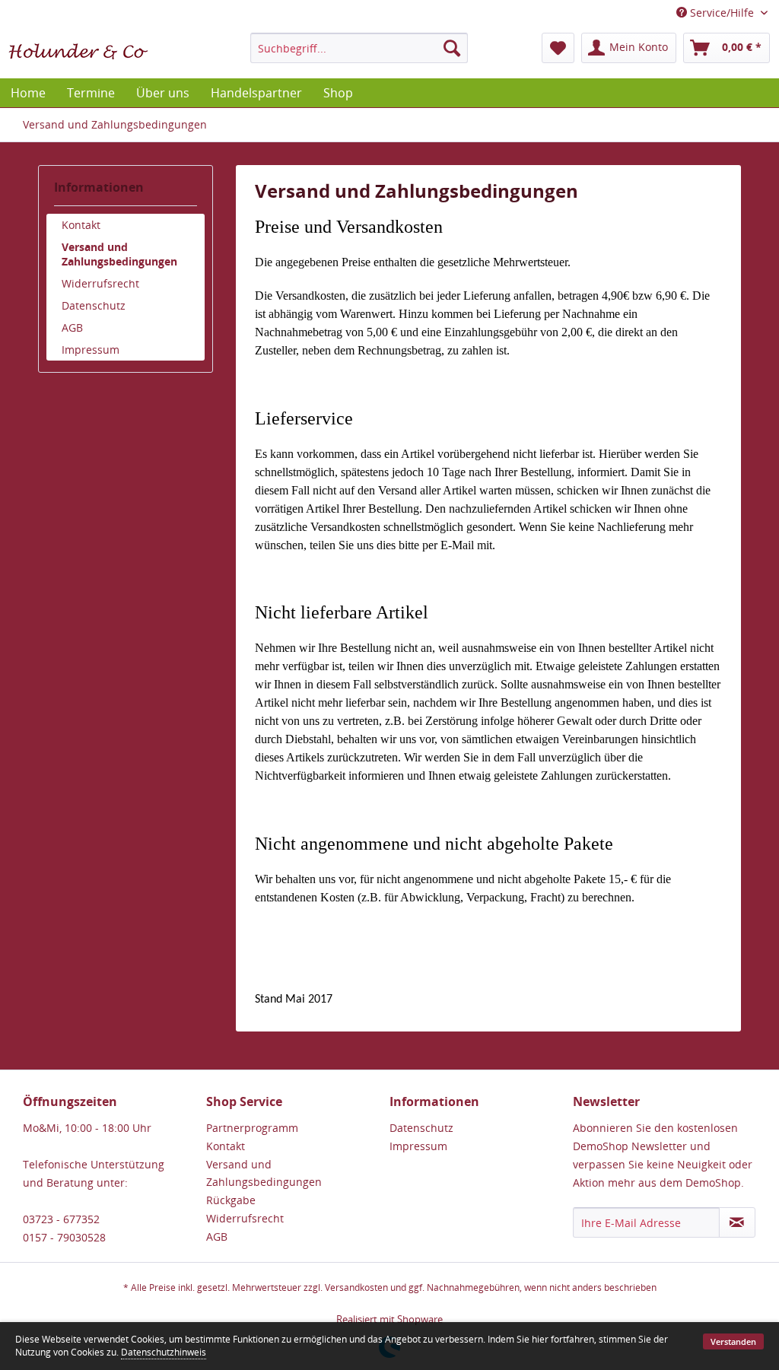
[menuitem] (359, 48)
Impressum (90, 349)
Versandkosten (356, 1287)
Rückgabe (231, 1200)
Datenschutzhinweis (163, 1352)
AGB (72, 327)
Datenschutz (94, 305)
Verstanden (733, 1341)
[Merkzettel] (558, 48)
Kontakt (81, 225)
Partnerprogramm (252, 1127)
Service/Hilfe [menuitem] (722, 12)
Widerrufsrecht (100, 283)
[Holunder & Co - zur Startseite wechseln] (78, 52)
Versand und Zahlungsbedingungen (119, 254)
